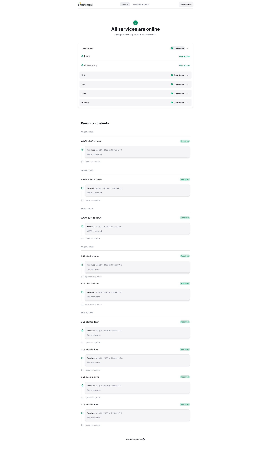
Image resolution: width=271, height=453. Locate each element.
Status (125, 4)
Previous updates (134, 439)
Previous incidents (141, 4)
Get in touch (186, 4)
